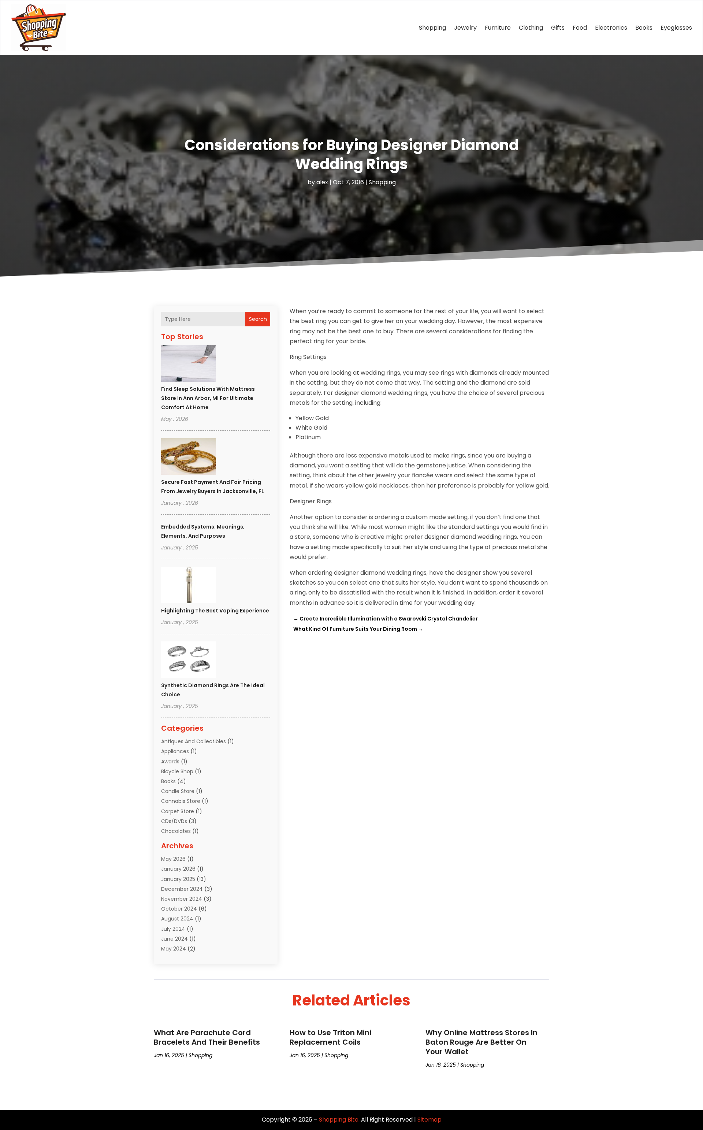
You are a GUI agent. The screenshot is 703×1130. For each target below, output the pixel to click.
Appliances (175, 751)
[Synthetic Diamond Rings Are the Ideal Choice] (188, 660)
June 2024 (174, 938)
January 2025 (178, 879)
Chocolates (176, 831)
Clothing (531, 27)
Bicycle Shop (177, 771)
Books (643, 27)
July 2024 (173, 929)
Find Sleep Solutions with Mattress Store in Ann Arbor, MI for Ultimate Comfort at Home (208, 398)
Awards (170, 761)
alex (322, 182)
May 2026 (173, 859)
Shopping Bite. (339, 1119)
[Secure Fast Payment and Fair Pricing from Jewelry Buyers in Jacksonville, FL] (188, 457)
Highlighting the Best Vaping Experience (215, 610)
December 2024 (182, 889)
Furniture (498, 27)
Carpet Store (177, 811)
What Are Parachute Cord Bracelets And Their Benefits (207, 1037)
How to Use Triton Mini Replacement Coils (330, 1037)
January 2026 (178, 868)
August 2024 (177, 918)
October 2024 (179, 908)
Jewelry (465, 27)
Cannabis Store (180, 801)
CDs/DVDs (174, 821)
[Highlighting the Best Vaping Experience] (188, 586)
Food (580, 27)
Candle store (177, 791)
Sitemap (429, 1119)
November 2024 (181, 899)
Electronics (611, 27)
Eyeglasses (676, 27)
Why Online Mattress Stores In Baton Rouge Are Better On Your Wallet (481, 1042)
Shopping (432, 27)
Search (258, 319)
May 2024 (173, 948)
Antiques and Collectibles (193, 741)
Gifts (558, 27)
